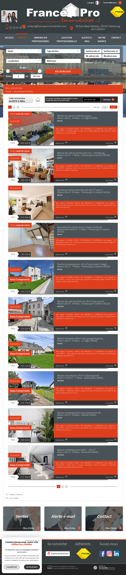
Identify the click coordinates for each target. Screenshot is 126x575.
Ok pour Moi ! (32, 567)
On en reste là (31, 540)
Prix (104, 107)
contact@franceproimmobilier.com (46, 26)
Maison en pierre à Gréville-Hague (74, 115)
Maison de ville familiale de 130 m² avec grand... (81, 301)
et (27, 76)
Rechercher (63, 71)
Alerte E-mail (87, 39)
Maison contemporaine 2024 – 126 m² (76, 449)
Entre (8, 76)
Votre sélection (110, 2)
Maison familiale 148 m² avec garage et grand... (80, 338)
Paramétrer (12, 567)
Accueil (9, 37)
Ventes (22, 37)
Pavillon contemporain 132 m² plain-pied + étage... (82, 264)
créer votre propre (17, 100)
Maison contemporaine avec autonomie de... (79, 412)
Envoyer (107, 99)
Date (113, 107)
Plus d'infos (31, 528)
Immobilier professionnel (40, 39)
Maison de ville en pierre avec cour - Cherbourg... (81, 152)
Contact (116, 37)
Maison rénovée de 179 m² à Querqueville (78, 375)
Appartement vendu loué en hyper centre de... (80, 227)
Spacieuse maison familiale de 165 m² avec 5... (80, 189)
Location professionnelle (67, 39)
